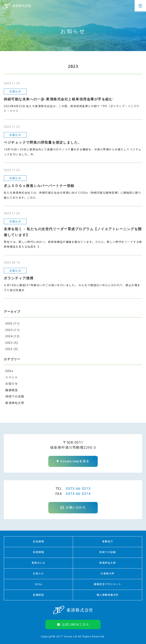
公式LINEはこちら (75, 624)
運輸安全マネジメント (107, 584)
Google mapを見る (74, 461)
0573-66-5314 (78, 494)
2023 (11, 342)
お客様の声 (107, 573)
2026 (12, 323)
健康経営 (11, 390)
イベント (11, 377)
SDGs (9, 371)
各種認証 (38, 594)
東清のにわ (38, 562)
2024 (12, 336)
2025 (12, 330)
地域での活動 (14, 396)
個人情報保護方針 (108, 594)
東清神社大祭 (14, 403)
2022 (11, 349)
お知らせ (11, 383)
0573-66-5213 (78, 489)
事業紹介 (107, 541)
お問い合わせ (76, 507)
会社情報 (38, 541)
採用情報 (38, 552)
